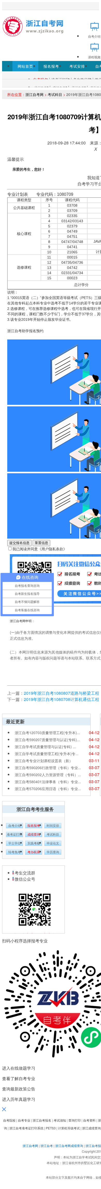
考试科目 (55, 94)
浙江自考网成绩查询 (69, 1145)
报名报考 (51, 66)
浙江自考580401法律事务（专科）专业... (48, 781)
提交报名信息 (19, 543)
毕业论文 (53, 843)
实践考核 (33, 843)
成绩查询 (33, 834)
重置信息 (41, 543)
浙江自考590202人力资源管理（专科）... (48, 774)
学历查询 (53, 852)
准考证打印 (14, 834)
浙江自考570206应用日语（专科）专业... (48, 788)
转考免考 (14, 852)
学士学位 (14, 843)
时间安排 (53, 826)
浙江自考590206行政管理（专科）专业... (48, 767)
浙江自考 (46, 1145)
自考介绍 (14, 826)
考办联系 (33, 852)
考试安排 (77, 66)
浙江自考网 (34, 94)
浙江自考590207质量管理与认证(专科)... (47, 739)
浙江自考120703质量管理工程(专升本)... (47, 732)
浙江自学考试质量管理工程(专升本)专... (46, 753)
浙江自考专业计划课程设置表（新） (44, 760)
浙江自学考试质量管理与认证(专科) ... (45, 746)
